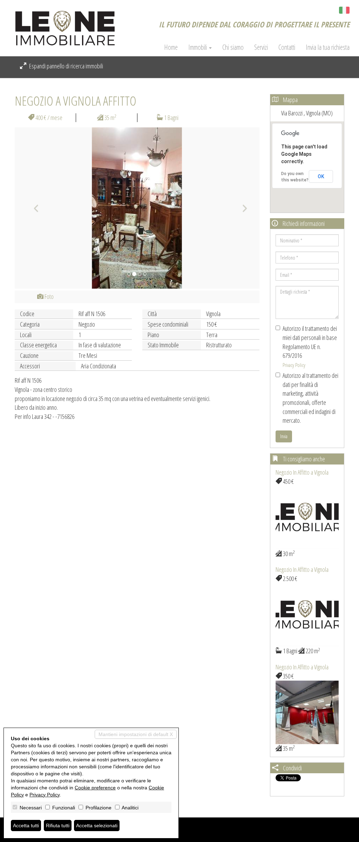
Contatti (286, 47)
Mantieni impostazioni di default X (136, 734)
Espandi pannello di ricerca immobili (65, 66)
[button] (33, 208)
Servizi (261, 47)
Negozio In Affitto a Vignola (302, 472)
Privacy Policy (294, 364)
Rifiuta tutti (57, 825)
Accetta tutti (26, 825)
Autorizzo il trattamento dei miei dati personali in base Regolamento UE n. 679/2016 (310, 346)
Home (171, 47)
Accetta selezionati (96, 825)
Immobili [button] (198, 47)
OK (321, 176)
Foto (48, 296)
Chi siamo (233, 47)
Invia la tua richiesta (328, 47)
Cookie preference (95, 787)
